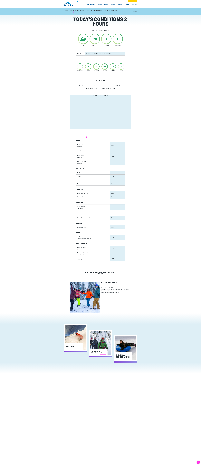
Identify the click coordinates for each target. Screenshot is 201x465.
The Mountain (91, 4)
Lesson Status (109, 282)
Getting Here (104, 1)
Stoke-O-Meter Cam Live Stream (91, 88)
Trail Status (80, 208)
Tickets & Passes (103, 4)
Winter (113, 4)
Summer (120, 4)
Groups (127, 4)
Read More (104, 295)
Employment (86, 1)
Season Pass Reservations (114, 1)
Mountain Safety (132, 1)
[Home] (68, 4)
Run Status (79, 146)
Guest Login (124, 1)
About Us (134, 4)
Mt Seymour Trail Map (80, 137)
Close (134, 11)
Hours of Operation (95, 1)
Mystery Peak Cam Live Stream (108, 88)
